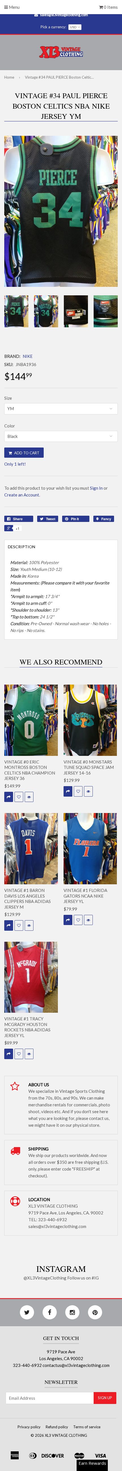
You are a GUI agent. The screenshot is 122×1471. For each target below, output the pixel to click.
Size (8, 398)
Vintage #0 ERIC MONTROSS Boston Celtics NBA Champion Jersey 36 (29, 770)
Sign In (96, 488)
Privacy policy (29, 1427)
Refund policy (57, 1427)
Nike (28, 356)
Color (9, 425)
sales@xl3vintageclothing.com (64, 14)
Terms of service (86, 1427)
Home (9, 77)
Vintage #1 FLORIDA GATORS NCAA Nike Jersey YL (85, 896)
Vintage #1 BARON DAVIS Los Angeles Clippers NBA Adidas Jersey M (27, 898)
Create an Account (21, 494)
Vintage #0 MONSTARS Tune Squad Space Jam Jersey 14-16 (89, 767)
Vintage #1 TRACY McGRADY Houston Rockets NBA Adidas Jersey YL (27, 1027)
